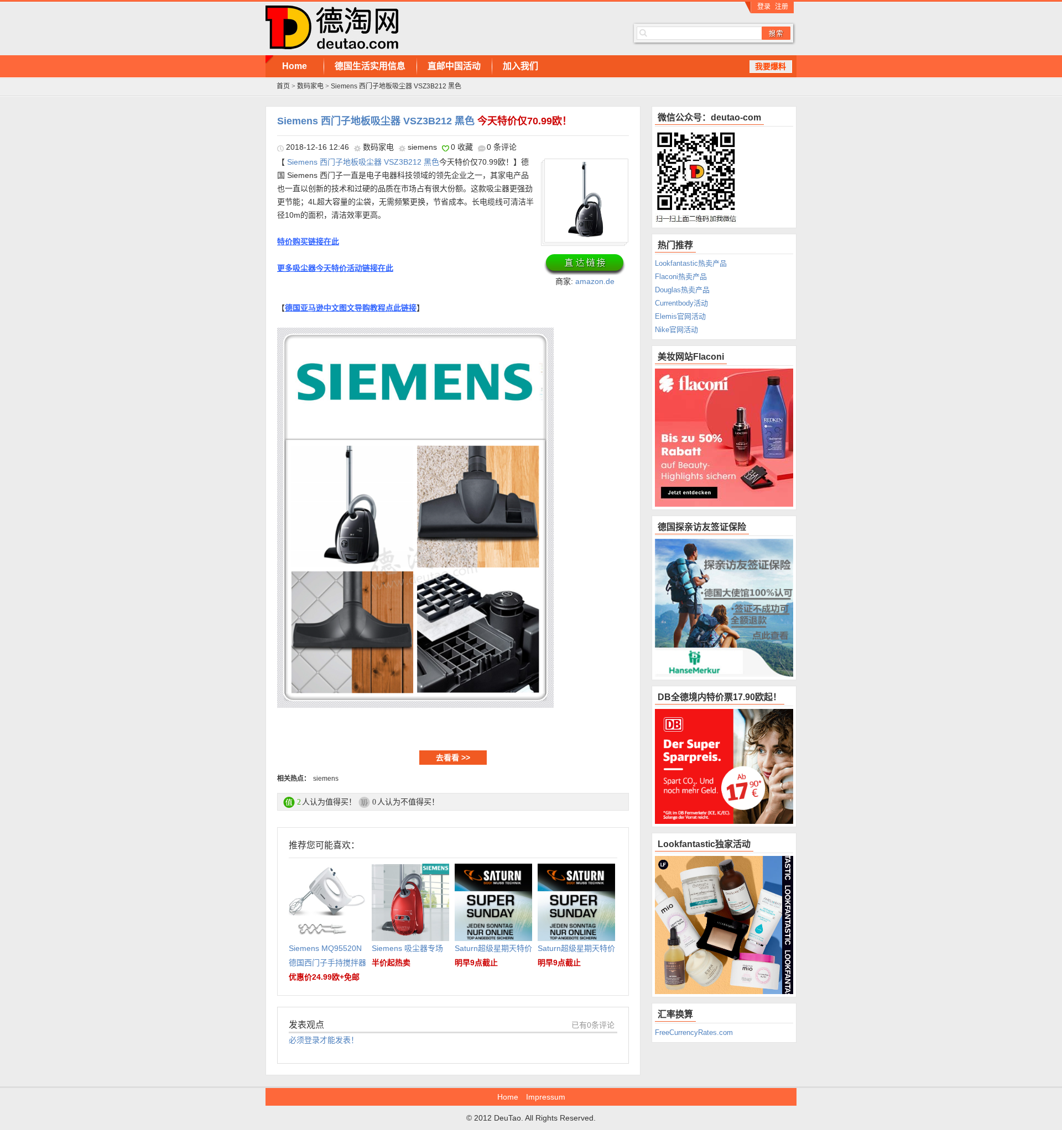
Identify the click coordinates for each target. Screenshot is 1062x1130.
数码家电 (310, 86)
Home (294, 66)
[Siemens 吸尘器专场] (410, 870)
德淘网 (431, 28)
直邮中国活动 (454, 66)
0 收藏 (462, 147)
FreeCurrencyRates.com (694, 1032)
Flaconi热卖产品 (681, 276)
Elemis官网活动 (680, 316)
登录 (764, 6)
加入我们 (520, 66)
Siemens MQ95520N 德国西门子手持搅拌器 (327, 962)
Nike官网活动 (676, 329)
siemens (422, 147)
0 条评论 (502, 147)
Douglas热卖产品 (682, 290)
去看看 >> (453, 757)
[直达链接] (584, 264)
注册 (781, 6)
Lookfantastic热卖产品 (691, 263)
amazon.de (595, 281)
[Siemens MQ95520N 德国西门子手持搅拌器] (327, 870)
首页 (283, 86)
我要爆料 (770, 66)
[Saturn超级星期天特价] (493, 870)
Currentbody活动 (681, 303)
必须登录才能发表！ (323, 1040)
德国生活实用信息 (370, 66)
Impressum (545, 1096)
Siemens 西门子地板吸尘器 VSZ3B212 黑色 (424, 121)
